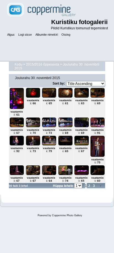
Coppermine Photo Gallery (67, 215)
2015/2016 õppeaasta (42, 64)
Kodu (18, 64)
